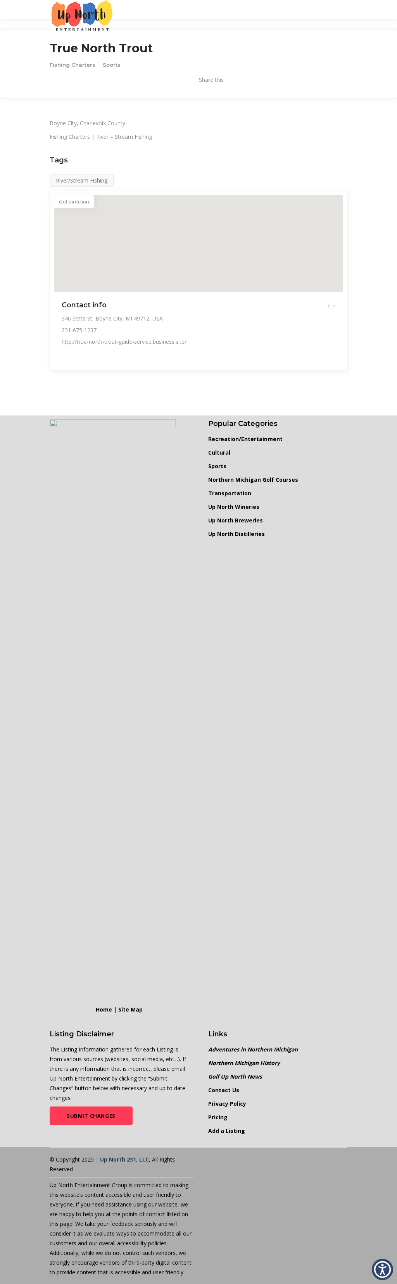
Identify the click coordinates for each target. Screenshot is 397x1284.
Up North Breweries (235, 520)
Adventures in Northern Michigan (253, 1049)
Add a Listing (226, 1130)
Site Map (130, 1009)
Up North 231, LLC (124, 1159)
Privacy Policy (227, 1103)
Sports (217, 466)
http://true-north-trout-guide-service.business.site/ (124, 341)
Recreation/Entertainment (245, 439)
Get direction (74, 201)
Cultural (219, 452)
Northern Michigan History (244, 1063)
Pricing (218, 1117)
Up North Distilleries (236, 534)
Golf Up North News (235, 1076)
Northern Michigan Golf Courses (253, 479)
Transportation (229, 493)
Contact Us (223, 1090)
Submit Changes (91, 1115)
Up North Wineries (233, 506)
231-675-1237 (79, 330)
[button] (382, 1269)
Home (104, 1009)
